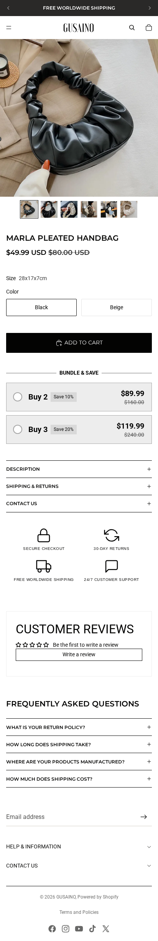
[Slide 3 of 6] (69, 209)
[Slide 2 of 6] (49, 209)
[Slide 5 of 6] (108, 209)
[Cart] (148, 27)
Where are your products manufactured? (65, 762)
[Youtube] (79, 928)
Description (23, 469)
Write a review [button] (79, 654)
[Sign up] (144, 817)
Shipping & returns (32, 486)
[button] (79, 397)
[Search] (131, 27)
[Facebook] (52, 928)
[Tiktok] (92, 928)
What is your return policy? (45, 727)
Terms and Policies (79, 912)
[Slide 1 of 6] (29, 209)
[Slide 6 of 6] (128, 209)
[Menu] (9, 27)
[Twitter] (105, 928)
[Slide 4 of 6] (89, 209)
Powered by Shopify (97, 897)
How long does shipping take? (48, 744)
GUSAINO (66, 897)
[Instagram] (65, 928)
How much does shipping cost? (49, 779)
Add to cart (83, 342)
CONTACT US (21, 503)
